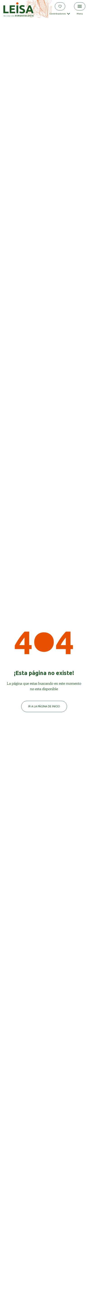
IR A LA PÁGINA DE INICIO (44, 706)
